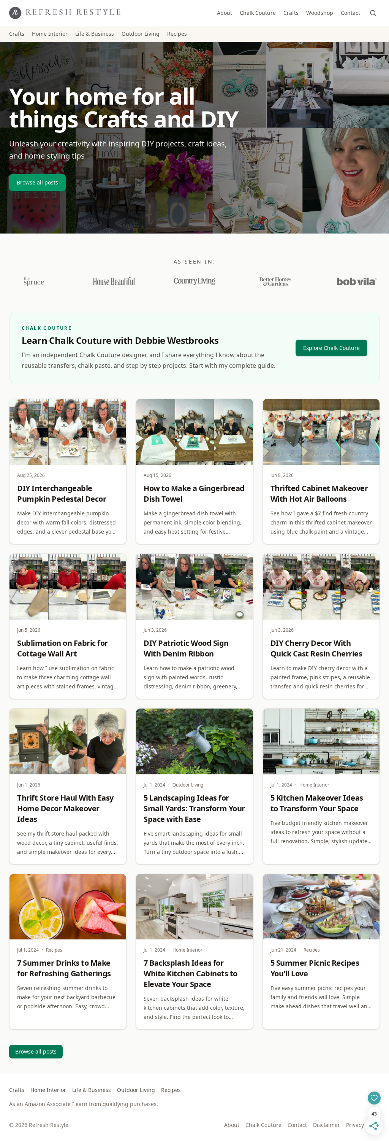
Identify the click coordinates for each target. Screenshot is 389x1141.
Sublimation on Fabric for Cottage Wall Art (62, 648)
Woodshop (319, 12)
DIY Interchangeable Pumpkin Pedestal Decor (61, 493)
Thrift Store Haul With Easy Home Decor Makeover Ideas (65, 808)
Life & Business (94, 33)
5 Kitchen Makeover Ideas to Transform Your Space (316, 803)
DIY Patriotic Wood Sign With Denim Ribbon (186, 648)
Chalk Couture (258, 12)
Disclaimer (326, 1124)
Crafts (291, 12)
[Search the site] (373, 13)
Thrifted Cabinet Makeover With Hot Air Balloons (319, 493)
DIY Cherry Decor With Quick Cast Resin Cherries (316, 648)
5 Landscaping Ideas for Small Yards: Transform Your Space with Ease (194, 808)
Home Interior (50, 33)
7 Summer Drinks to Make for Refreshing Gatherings (64, 968)
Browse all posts (37, 182)
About (224, 12)
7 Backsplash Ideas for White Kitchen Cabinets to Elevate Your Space (190, 973)
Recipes (177, 33)
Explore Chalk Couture (331, 347)
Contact (350, 12)
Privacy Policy (363, 1124)
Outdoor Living (141, 33)
